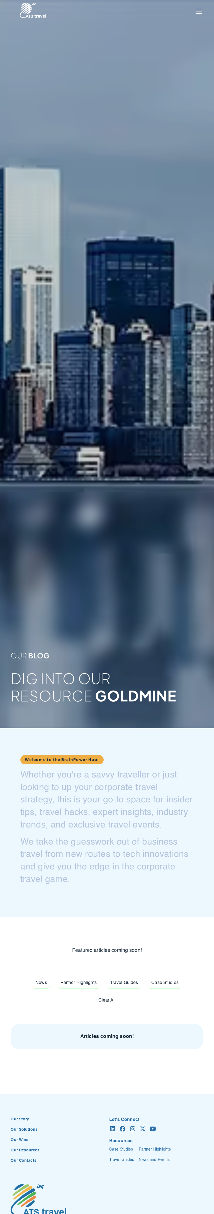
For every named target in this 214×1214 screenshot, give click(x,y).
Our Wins (19, 1140)
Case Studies (121, 1149)
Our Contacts (23, 1161)
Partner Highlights (155, 1149)
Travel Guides (121, 1160)
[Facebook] (122, 1128)
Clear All (107, 1000)
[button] (197, 11)
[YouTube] (152, 1128)
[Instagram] (132, 1128)
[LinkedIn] (112, 1128)
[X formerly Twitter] (142, 1128)
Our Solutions (24, 1130)
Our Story (20, 1119)
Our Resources (25, 1150)
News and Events (154, 1160)
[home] (33, 11)
